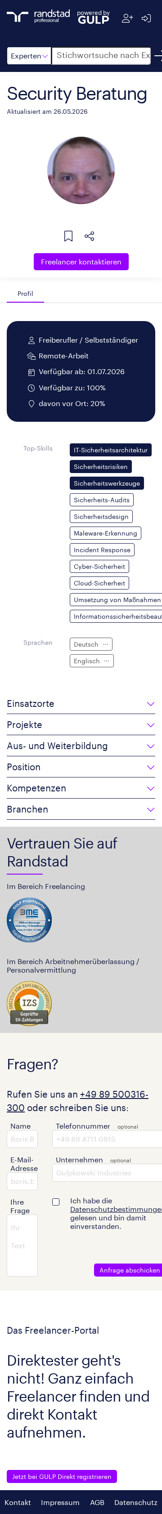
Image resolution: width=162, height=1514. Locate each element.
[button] (29, 56)
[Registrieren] (127, 18)
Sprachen (38, 642)
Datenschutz (136, 1502)
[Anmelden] (146, 18)
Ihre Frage (20, 1206)
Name (20, 1125)
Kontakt (17, 1502)
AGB (97, 1502)
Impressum (60, 1502)
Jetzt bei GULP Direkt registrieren (62, 1476)
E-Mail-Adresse (24, 1163)
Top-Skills (38, 448)
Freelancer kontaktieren (81, 261)
